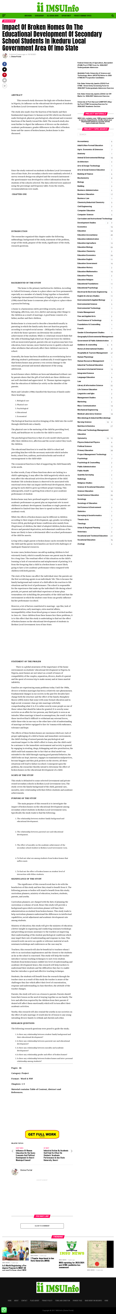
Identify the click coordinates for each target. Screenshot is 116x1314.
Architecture (82, 162)
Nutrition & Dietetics (86, 426)
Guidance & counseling (87, 345)
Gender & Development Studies (90, 332)
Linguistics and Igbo (85, 393)
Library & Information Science (90, 385)
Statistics (81, 511)
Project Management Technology (91, 454)
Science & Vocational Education (90, 487)
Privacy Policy (47, 1300)
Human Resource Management (90, 361)
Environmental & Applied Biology (91, 300)
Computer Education (86, 210)
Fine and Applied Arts (86, 316)
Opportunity (66, 15)
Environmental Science (87, 304)
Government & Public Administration (93, 341)
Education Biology (85, 247)
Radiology (81, 479)
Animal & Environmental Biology (91, 158)
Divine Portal (16, 57)
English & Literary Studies (88, 296)
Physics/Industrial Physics (88, 442)
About (16, 1300)
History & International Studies (90, 349)
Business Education (85, 194)
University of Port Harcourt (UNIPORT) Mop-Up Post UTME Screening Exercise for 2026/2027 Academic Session (94, 104)
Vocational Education (86, 540)
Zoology (81, 544)
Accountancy (83, 141)
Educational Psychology (87, 288)
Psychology (82, 458)
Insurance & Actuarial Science (90, 369)
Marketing (81, 402)
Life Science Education (87, 389)
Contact (24, 1300)
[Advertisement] (42, 77)
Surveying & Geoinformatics (89, 515)
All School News (52, 15)
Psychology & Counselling (88, 462)
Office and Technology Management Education (93, 432)
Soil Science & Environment (89, 507)
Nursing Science (84, 422)
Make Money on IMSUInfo (93, 1300)
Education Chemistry (86, 251)
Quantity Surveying (85, 475)
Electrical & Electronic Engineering (92, 292)
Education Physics (85, 276)
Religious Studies (84, 483)
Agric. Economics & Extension (90, 149)
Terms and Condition (62, 1300)
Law (79, 381)
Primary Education (85, 450)
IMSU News (28, 15)
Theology (81, 524)
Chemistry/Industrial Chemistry (90, 202)
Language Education (86, 377)
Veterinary (82, 532)
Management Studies (86, 398)
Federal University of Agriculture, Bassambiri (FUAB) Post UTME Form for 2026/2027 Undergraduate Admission (95, 65)
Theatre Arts (83, 519)
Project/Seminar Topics (82, 15)
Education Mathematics (87, 271)
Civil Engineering (84, 206)
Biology (80, 182)
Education (81, 231)
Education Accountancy (87, 235)
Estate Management (86, 312)
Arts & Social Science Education (91, 170)
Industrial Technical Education (90, 365)
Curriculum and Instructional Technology (94, 219)
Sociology (81, 499)
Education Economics (86, 255)
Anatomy (81, 154)
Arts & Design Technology (88, 166)
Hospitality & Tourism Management (92, 353)
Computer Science (85, 215)
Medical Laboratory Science (89, 414)
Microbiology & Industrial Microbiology (93, 418)
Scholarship (39, 15)
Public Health (83, 471)
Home (9, 1300)
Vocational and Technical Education (92, 536)
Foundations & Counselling (88, 324)
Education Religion (85, 280)
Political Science (84, 446)
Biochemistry (83, 178)
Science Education (85, 491)
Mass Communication (86, 406)
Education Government (87, 263)
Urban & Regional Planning (88, 528)
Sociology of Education (87, 503)
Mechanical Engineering (87, 410)
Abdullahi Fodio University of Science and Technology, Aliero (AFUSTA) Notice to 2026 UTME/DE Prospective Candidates (94, 75)
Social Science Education (88, 495)
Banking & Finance (85, 174)
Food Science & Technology (89, 320)
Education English (84, 259)
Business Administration (87, 190)
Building (80, 186)
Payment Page (77, 1300)
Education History (85, 267)
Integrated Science (85, 373)
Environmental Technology (88, 308)
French (80, 328)
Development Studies (86, 223)
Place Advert (34, 1300)
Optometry (82, 438)
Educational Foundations (87, 284)
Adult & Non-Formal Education (90, 145)
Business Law (83, 198)
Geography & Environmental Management (95, 337)
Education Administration (88, 239)
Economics (82, 227)
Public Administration (86, 467)
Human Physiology (85, 357)
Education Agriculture (86, 243)
